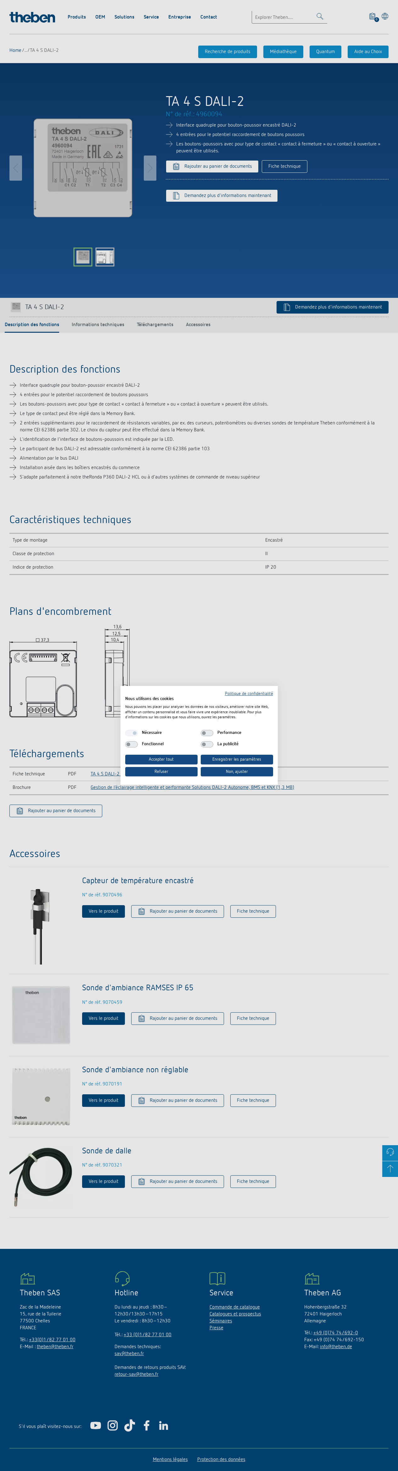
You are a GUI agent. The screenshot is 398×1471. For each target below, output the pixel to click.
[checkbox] (131, 733)
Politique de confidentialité (249, 694)
